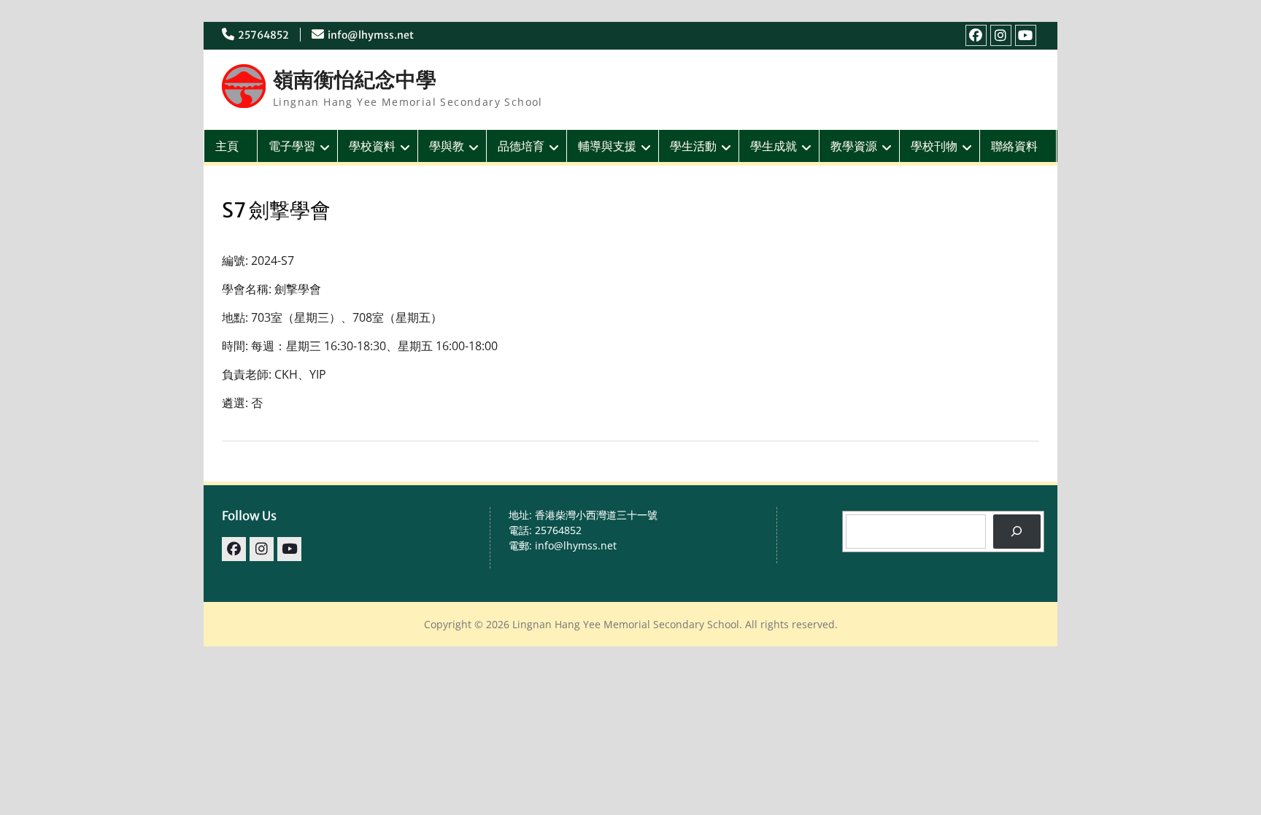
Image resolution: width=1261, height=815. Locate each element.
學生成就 (773, 146)
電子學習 (292, 146)
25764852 (263, 35)
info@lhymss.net (371, 35)
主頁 (227, 146)
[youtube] (1025, 35)
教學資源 (853, 146)
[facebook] (976, 35)
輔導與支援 (607, 146)
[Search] (1017, 531)
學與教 (446, 146)
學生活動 (693, 146)
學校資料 (372, 146)
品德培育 (521, 146)
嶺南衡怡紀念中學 (354, 79)
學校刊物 (934, 146)
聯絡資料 (1014, 146)
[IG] (1000, 35)
